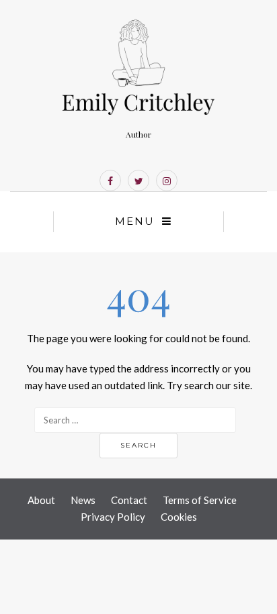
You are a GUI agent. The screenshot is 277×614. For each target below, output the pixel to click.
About (41, 500)
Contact (129, 500)
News (83, 500)
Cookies (179, 517)
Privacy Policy (113, 517)
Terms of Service (200, 500)
